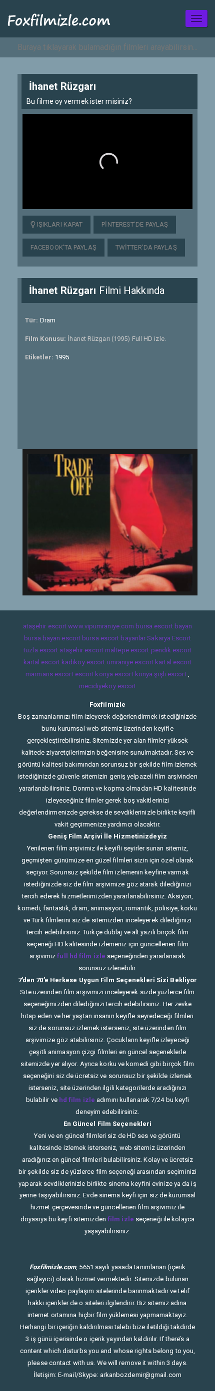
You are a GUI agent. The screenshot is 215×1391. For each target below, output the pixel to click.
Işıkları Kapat (59, 224)
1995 (62, 357)
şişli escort (170, 674)
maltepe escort (127, 650)
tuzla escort (41, 650)
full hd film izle (81, 956)
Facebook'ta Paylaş (63, 247)
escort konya (94, 674)
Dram (48, 320)
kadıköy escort (83, 662)
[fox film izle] (59, 18)
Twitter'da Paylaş (146, 247)
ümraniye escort (130, 662)
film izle (121, 1219)
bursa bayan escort (52, 638)
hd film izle (77, 1100)
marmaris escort (50, 674)
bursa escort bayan (164, 626)
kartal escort (42, 662)
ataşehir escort (45, 626)
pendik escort (171, 650)
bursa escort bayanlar (114, 638)
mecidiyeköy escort (107, 686)
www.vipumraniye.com (101, 626)
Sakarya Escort (168, 638)
